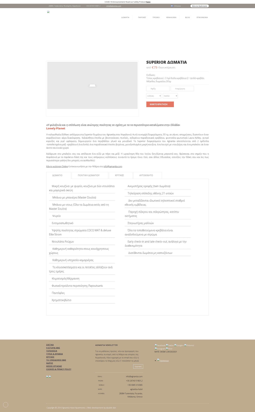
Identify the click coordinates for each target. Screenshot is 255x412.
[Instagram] (160, 348)
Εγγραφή (138, 366)
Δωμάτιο (57, 175)
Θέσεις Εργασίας (54, 366)
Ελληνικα (177, 6)
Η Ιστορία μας (53, 347)
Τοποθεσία (51, 351)
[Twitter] (170, 345)
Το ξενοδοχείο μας (56, 360)
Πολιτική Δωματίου (89, 175)
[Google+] (179, 345)
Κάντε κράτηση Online (57, 166)
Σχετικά (50, 344)
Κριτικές (119, 175)
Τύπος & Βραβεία (54, 354)
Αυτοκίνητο (146, 175)
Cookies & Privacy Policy (58, 369)
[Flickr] (169, 348)
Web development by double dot (101, 407)
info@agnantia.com (113, 6)
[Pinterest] (189, 345)
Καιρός (49, 363)
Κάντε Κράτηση (199, 6)
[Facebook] (160, 345)
